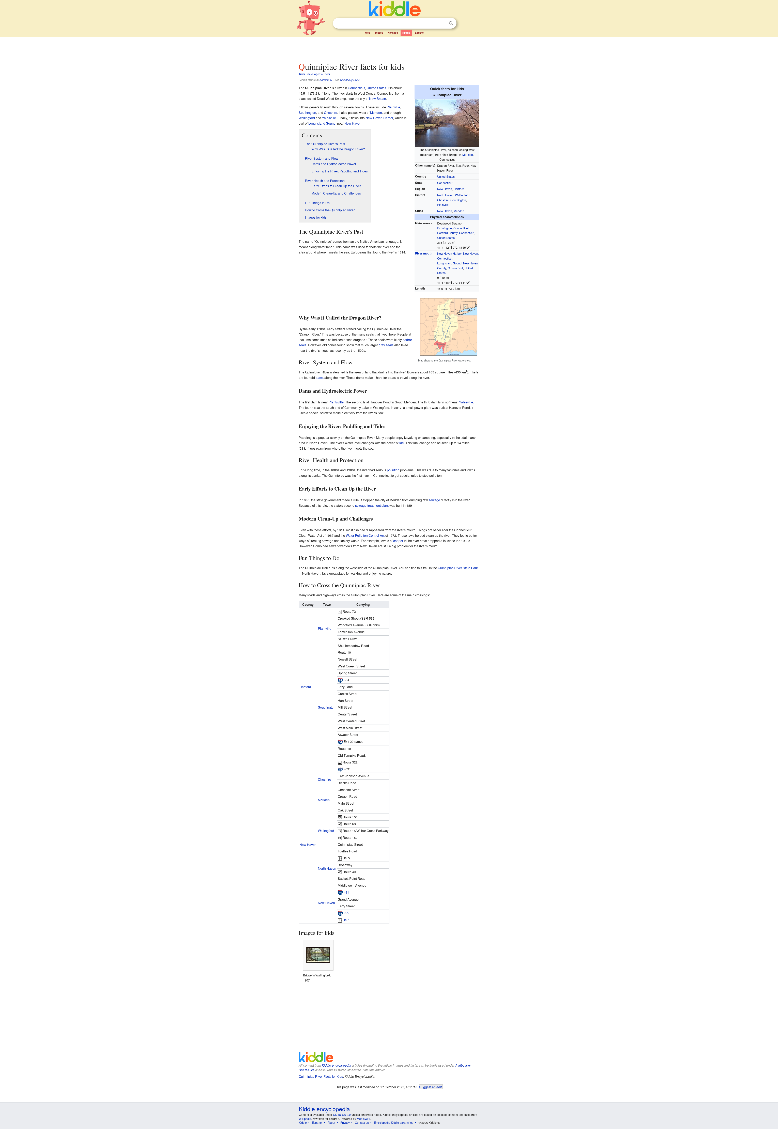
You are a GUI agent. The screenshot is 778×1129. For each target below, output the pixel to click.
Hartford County (447, 233)
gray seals (386, 345)
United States (446, 176)
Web (367, 32)
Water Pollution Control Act (365, 535)
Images (379, 32)
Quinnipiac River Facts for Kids (321, 1076)
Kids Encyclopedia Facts (314, 74)
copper (398, 540)
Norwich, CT (326, 80)
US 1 (346, 920)
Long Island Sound (449, 263)
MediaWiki (363, 1119)
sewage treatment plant (372, 505)
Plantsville (336, 402)
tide (401, 442)
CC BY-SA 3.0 (342, 1115)
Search (451, 23)
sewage (434, 500)
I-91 (346, 892)
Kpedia (406, 32)
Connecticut (444, 183)
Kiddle (303, 1122)
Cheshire (443, 200)
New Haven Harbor (449, 253)
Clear (442, 23)
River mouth (423, 253)
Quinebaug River (349, 80)
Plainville (443, 204)
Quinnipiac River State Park (458, 568)
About (331, 1122)
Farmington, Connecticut (453, 228)
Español (419, 32)
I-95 (346, 913)
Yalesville (329, 117)
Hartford (459, 189)
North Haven (445, 195)
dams (320, 377)
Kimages (393, 32)
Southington (458, 200)
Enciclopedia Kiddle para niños (393, 1122)
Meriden (467, 154)
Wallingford (462, 195)
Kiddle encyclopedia (336, 1065)
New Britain (377, 98)
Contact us (362, 1122)
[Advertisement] (389, 48)
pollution (393, 470)
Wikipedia (305, 1119)
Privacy (345, 1122)
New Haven (444, 189)
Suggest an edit (430, 1087)
